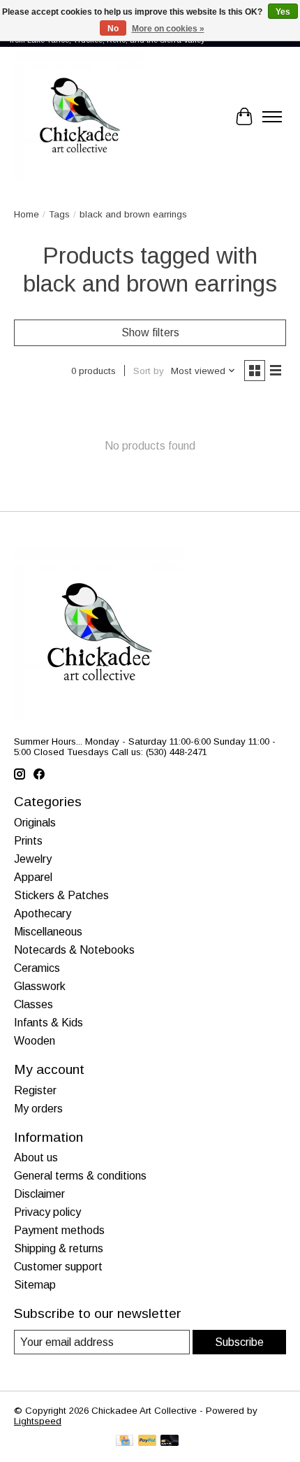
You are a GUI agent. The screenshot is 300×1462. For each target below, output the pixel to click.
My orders (38, 1109)
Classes (33, 1004)
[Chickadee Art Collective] (79, 116)
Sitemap (35, 1285)
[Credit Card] (124, 1441)
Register (35, 1090)
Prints (28, 841)
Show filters (150, 332)
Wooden (34, 1041)
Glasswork (40, 986)
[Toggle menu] (272, 117)
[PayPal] (147, 1441)
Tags (59, 214)
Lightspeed (37, 1421)
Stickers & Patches (61, 895)
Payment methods (59, 1230)
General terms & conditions (80, 1176)
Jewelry (33, 859)
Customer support (58, 1267)
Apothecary (42, 913)
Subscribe (239, 1342)
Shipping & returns (58, 1248)
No (113, 29)
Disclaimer (39, 1194)
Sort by (148, 371)
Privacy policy (47, 1212)
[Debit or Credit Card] (169, 1441)
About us (36, 1157)
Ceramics (37, 968)
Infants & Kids (48, 1023)
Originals (35, 823)
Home (26, 214)
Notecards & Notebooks (74, 950)
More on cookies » (168, 29)
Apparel (33, 877)
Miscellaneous (48, 932)
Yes (283, 12)
